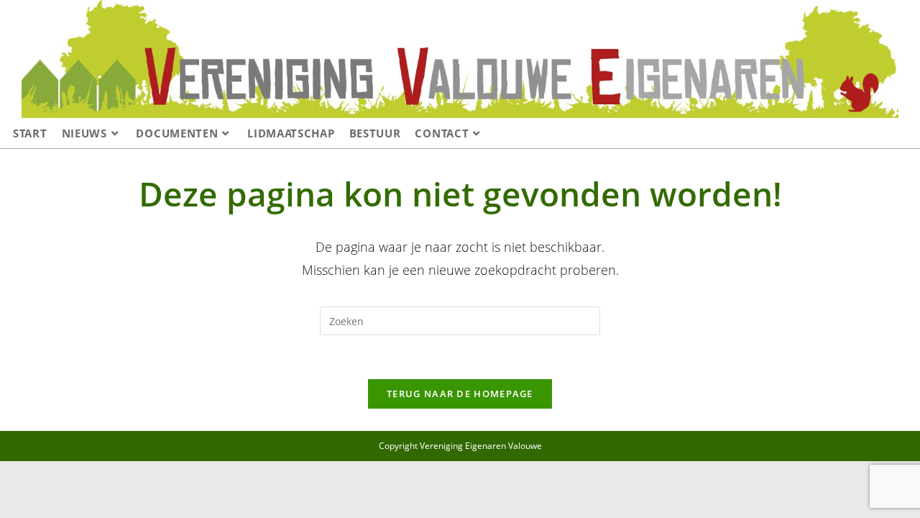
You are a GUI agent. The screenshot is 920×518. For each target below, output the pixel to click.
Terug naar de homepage (460, 393)
